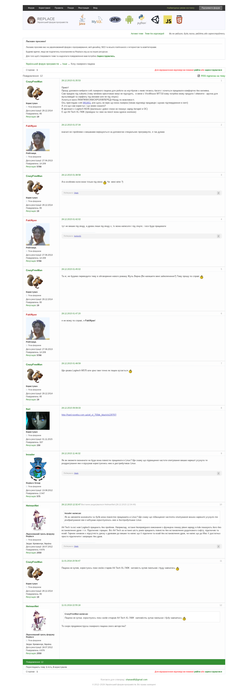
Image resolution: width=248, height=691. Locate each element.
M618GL (87, 103)
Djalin (76, 193)
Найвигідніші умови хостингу (180, 8)
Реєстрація (83, 8)
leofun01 (77, 236)
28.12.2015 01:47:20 (71, 313)
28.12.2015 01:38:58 (71, 175)
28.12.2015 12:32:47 (71, 504)
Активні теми (137, 33)
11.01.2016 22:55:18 (71, 605)
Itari (28, 409)
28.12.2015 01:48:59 (71, 363)
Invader (30, 454)
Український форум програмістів (42, 64)
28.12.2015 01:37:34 (71, 125)
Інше (64, 64)
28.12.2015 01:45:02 (71, 269)
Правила (59, 8)
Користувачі (44, 8)
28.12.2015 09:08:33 (71, 408)
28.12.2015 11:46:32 (71, 453)
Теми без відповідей (154, 33)
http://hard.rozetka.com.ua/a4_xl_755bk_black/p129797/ (89, 415)
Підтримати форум (211, 8)
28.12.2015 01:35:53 (71, 80)
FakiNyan (31, 126)
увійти (197, 70)
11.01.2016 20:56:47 (71, 561)
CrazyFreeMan (34, 81)
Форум (31, 8)
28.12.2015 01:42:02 (71, 219)
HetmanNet (32, 505)
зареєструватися (213, 70)
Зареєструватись (106, 56)
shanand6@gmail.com (136, 679)
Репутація (31, 117)
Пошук (70, 8)
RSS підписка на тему (213, 75)
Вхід (95, 8)
